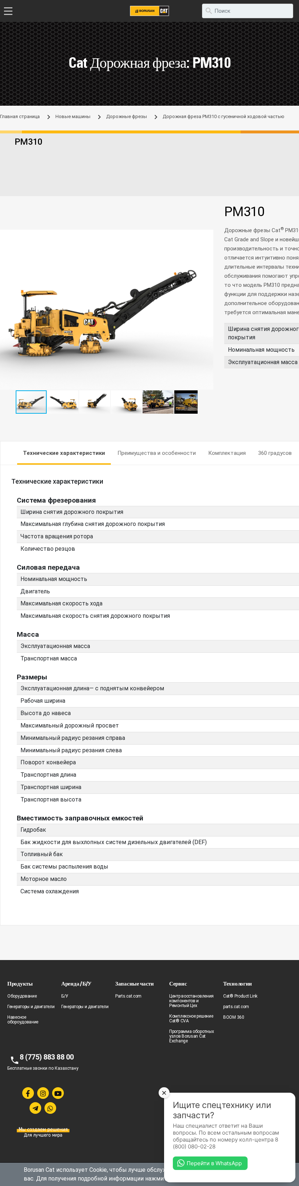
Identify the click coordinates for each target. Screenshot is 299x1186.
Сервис (178, 983)
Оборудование (21, 996)
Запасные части (134, 983)
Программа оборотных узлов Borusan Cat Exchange (191, 1036)
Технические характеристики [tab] (64, 453)
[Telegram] (35, 1108)
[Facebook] (28, 1093)
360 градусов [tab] (275, 453)
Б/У (64, 996)
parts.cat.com (236, 1006)
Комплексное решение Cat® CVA (191, 1018)
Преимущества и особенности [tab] (156, 453)
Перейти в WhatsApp (214, 1163)
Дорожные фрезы (126, 116)
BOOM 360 (233, 1017)
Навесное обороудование (22, 1020)
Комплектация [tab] (227, 453)
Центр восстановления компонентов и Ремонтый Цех (191, 1001)
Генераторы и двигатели (30, 1006)
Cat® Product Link (240, 996)
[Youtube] (58, 1093)
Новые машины (72, 116)
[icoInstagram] (43, 1093)
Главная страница (20, 116)
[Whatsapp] (50, 1108)
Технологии (237, 983)
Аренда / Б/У (76, 983)
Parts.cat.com (128, 996)
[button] (207, 236)
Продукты (20, 983)
